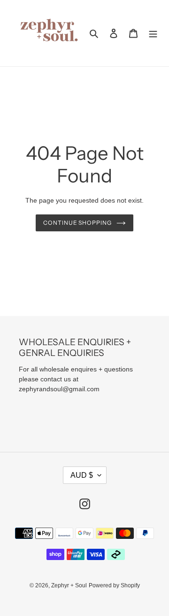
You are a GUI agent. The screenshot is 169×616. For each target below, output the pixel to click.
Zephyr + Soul (69, 585)
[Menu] (153, 33)
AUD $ (81, 475)
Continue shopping (77, 222)
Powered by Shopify (114, 585)
